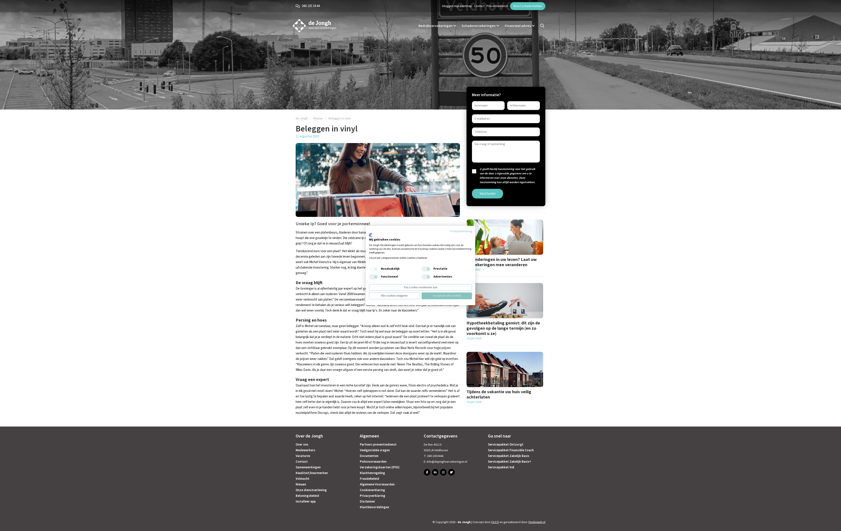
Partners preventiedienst (378, 444)
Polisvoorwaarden (373, 461)
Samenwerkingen (308, 467)
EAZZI (495, 522)
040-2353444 (435, 456)
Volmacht (302, 478)
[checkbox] (373, 269)
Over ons (302, 444)
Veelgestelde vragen (375, 450)
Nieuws (301, 484)
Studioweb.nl (536, 522)
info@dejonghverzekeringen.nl (447, 462)
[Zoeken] (542, 25)
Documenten (369, 456)
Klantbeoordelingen (374, 507)
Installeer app (306, 501)
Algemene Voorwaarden (377, 484)
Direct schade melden (527, 6)
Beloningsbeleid (307, 496)
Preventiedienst (497, 6)
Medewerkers (305, 450)
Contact (479, 6)
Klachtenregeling (372, 473)
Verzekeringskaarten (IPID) (379, 467)
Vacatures (303, 456)
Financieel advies (518, 25)
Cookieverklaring (372, 490)
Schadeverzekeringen (479, 25)
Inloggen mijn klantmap (457, 6)
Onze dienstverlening (311, 490)
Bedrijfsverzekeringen (436, 25)
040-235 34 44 (311, 6)
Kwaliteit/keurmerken (312, 473)
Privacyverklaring (372, 496)
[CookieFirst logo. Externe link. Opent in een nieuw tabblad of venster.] (370, 235)
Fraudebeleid (369, 478)
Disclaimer (367, 501)
